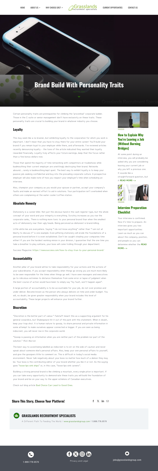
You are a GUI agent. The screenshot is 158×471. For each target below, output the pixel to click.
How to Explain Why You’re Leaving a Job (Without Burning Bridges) (131, 141)
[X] (98, 401)
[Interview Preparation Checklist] (133, 194)
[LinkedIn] (103, 401)
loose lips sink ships (29, 365)
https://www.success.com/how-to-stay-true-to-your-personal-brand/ (68, 249)
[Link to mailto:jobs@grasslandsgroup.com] (127, 453)
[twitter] (75, 454)
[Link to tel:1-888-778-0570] (31, 454)
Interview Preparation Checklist (132, 209)
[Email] (107, 401)
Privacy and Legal (79, 460)
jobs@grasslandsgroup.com (127, 460)
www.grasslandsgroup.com (77, 421)
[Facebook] (93, 401)
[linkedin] (88, 454)
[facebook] (69, 454)
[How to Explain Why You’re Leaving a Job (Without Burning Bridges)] (133, 121)
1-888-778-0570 (31, 462)
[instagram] (82, 454)
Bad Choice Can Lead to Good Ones (54, 385)
